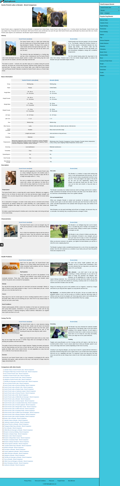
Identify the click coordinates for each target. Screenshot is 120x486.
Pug (101, 37)
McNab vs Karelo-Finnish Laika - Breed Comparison (17, 375)
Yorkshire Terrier (104, 23)
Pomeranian (103, 28)
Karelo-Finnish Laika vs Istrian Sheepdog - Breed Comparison (19, 416)
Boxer (101, 58)
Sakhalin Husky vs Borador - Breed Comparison (16, 420)
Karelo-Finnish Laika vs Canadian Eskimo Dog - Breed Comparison (21, 402)
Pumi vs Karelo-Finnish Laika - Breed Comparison (16, 383)
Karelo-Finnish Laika (24, 39)
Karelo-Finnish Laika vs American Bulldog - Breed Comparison (19, 385)
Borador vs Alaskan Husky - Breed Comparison (15, 434)
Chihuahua (103, 49)
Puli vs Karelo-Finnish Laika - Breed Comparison (16, 373)
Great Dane (103, 69)
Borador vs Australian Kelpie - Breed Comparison (16, 439)
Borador (72, 39)
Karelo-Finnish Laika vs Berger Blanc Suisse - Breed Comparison (20, 406)
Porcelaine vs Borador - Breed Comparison (14, 449)
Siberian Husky (104, 20)
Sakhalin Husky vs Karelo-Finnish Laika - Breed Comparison (19, 369)
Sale (31, 39)
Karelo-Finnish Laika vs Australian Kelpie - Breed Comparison (19, 410)
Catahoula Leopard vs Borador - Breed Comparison (17, 422)
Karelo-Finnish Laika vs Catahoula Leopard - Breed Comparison (20, 391)
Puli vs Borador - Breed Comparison (13, 428)
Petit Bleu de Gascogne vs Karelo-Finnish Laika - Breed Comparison (21, 381)
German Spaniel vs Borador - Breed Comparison (16, 443)
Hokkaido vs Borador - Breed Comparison (14, 455)
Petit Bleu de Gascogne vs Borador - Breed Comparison (18, 457)
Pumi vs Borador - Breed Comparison (13, 459)
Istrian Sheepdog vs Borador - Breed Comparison (16, 463)
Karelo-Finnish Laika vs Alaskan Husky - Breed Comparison (19, 389)
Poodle (102, 72)
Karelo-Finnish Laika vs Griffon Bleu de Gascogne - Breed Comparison (21, 397)
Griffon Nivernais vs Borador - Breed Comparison (16, 453)
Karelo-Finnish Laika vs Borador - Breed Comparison (17, 399)
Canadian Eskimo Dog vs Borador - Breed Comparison (17, 445)
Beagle (102, 63)
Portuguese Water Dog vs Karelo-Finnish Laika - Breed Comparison (21, 371)
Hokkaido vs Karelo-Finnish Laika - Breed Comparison (17, 379)
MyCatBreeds (71, 480)
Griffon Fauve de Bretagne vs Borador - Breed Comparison (18, 461)
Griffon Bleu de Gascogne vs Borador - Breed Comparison (18, 430)
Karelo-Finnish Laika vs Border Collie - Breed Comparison (18, 387)
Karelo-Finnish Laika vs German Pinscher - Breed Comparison (19, 393)
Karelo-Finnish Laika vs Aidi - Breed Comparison (16, 395)
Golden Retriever (104, 43)
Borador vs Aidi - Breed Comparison (13, 435)
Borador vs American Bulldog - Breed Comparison (16, 432)
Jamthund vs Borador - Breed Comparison (14, 465)
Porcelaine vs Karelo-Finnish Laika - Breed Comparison (18, 377)
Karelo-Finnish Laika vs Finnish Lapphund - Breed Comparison (19, 404)
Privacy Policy (27, 480)
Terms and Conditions (40, 480)
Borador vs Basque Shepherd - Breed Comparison (16, 441)
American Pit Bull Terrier (106, 60)
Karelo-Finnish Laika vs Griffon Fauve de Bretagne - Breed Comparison (21, 412)
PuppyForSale (61, 480)
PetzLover (51, 480)
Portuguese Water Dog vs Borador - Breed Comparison (17, 426)
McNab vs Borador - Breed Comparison (14, 447)
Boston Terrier (103, 52)
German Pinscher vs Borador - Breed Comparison (16, 424)
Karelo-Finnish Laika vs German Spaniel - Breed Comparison (19, 400)
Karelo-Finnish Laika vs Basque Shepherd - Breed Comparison (19, 414)
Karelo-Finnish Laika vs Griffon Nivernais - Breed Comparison (19, 408)
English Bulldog (104, 25)
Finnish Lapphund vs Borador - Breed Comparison (16, 451)
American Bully (104, 55)
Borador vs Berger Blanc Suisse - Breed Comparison (17, 437)
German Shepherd (104, 40)
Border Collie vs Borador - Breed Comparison (15, 418)
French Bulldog (104, 31)
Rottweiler (102, 46)
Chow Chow (103, 66)
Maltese (102, 34)
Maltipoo (102, 75)
